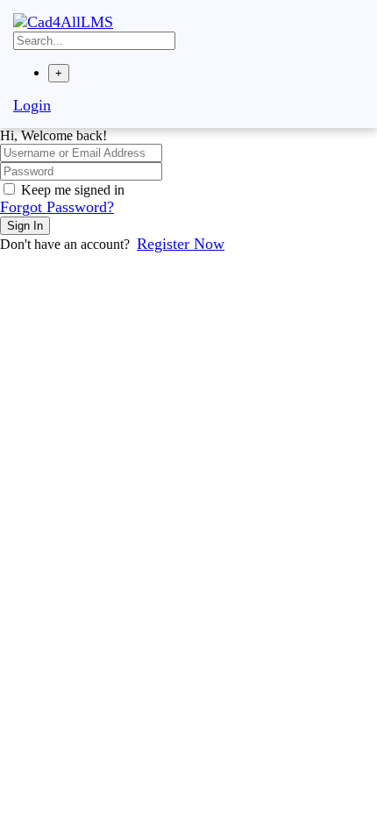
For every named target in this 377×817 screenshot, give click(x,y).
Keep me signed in (72, 189)
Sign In (25, 225)
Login (32, 105)
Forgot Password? (57, 207)
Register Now (180, 243)
